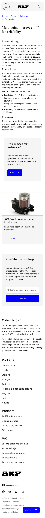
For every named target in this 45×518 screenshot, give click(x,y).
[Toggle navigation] (6, 6)
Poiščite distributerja (12, 416)
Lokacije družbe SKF (12, 425)
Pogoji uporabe (18, 498)
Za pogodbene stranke (13, 453)
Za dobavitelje (9, 448)
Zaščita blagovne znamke (15, 443)
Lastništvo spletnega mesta (13, 505)
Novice (5, 402)
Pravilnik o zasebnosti (10, 502)
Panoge (14, 16)
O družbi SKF (8, 365)
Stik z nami (7, 430)
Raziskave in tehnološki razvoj (17, 389)
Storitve (6, 375)
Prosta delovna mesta (13, 462)
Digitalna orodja (10, 421)
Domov (5, 16)
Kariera (5, 398)
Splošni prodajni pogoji (11, 509)
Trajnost (6, 384)
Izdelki (5, 370)
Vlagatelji (6, 393)
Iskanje (22, 298)
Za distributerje (9, 457)
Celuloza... (24, 16)
